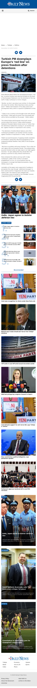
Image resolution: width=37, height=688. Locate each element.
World (4, 664)
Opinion (28, 662)
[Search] (28, 10)
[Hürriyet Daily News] (18, 4)
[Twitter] (20, 52)
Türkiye (9, 45)
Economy (17, 662)
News (3, 45)
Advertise (4, 683)
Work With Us (22, 678)
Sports (27, 664)
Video (4, 667)
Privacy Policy (5, 678)
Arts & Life (17, 664)
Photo (15, 667)
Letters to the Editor (24, 680)
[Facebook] (16, 52)
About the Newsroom (7, 680)
